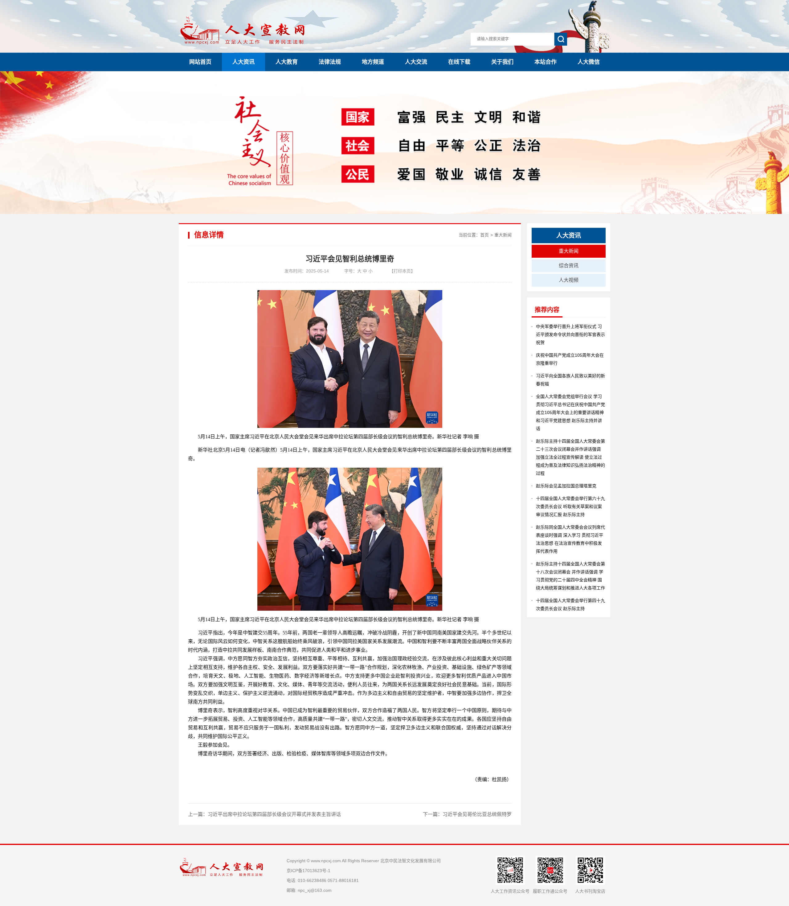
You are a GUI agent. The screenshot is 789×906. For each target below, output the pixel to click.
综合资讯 (568, 265)
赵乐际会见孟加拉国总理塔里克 (566, 485)
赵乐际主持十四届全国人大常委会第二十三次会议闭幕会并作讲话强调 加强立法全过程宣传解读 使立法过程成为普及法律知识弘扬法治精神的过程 (570, 457)
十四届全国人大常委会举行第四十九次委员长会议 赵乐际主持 (570, 604)
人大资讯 (243, 62)
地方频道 (373, 62)
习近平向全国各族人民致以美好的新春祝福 (570, 379)
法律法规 (330, 62)
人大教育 (287, 62)
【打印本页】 (402, 271)
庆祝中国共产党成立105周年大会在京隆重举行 (570, 359)
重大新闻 (503, 234)
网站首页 (200, 62)
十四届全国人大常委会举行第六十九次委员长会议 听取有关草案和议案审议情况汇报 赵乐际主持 (570, 506)
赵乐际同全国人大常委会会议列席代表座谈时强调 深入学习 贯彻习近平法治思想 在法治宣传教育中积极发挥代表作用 (570, 539)
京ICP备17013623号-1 (308, 870)
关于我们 (502, 62)
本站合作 (545, 62)
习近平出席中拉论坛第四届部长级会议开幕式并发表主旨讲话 (274, 814)
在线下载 (459, 62)
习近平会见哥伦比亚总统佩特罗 (477, 814)
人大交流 (416, 62)
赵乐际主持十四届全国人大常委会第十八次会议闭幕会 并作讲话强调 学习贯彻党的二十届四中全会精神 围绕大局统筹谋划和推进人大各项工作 (570, 575)
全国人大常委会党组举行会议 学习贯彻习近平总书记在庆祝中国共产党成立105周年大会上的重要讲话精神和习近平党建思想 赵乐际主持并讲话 (570, 412)
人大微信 (589, 62)
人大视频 (568, 280)
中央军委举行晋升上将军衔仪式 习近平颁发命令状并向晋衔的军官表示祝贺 (570, 334)
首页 (484, 234)
